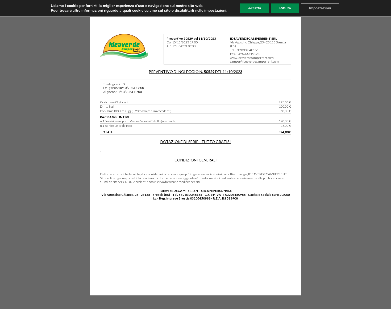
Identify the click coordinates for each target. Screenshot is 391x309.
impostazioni (215, 10)
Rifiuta (285, 8)
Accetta (254, 8)
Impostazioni (320, 8)
